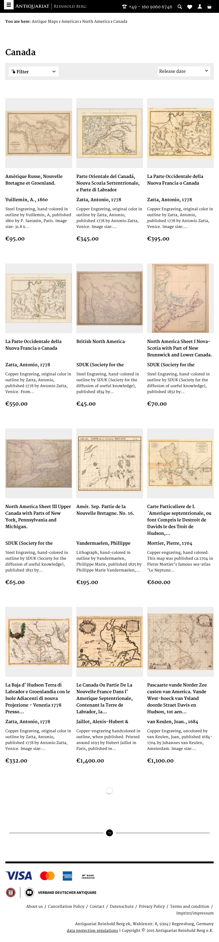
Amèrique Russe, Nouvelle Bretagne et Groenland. (33, 180)
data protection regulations (92, 930)
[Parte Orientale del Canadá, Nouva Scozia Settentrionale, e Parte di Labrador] (109, 133)
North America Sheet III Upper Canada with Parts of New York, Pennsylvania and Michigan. (38, 516)
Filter (22, 72)
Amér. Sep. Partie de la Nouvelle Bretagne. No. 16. (105, 510)
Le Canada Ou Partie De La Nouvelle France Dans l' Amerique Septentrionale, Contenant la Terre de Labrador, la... (104, 698)
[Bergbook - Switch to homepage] (50, 6)
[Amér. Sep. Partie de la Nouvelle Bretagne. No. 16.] (109, 463)
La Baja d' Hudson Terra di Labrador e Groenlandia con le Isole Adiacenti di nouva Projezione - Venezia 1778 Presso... (37, 698)
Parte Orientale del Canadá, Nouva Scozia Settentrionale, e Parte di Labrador (108, 183)
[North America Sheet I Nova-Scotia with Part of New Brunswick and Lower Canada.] (180, 298)
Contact (97, 906)
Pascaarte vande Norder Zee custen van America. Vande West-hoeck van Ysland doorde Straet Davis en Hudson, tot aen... (177, 698)
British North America (100, 341)
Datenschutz (122, 906)
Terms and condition (189, 906)
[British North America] (109, 298)
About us (34, 906)
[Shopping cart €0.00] (209, 6)
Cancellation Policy (66, 906)
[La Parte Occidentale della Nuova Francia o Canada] (180, 133)
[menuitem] (199, 6)
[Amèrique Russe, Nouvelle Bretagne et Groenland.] (38, 133)
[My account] (199, 6)
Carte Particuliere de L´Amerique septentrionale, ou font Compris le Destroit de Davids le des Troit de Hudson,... (179, 520)
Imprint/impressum (195, 913)
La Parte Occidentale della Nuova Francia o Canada (175, 180)
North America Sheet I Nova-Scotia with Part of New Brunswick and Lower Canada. (179, 348)
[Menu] (9, 4)
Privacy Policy (152, 906)
